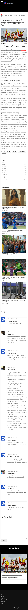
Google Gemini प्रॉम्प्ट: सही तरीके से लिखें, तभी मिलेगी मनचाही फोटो (13, 208)
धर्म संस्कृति (4, 180)
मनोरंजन (4, 170)
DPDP (2, 604)
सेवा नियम (3, 598)
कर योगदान (4, 154)
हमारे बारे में (3, 596)
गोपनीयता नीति (4, 600)
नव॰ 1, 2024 (5, 581)
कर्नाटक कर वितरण (7, 151)
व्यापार (3, 165)
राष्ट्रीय (4, 178)
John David (3, 43)
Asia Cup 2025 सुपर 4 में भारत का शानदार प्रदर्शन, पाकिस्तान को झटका (12, 231)
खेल (3, 163)
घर (1, 14)
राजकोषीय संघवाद (22, 151)
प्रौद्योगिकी (4, 174)
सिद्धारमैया (14, 151)
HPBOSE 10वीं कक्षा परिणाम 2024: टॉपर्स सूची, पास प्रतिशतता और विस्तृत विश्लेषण (12, 254)
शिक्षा (3, 172)
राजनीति (4, 166)
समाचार (4, 168)
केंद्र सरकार (23, 51)
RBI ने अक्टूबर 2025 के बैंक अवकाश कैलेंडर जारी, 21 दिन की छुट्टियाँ (13, 301)
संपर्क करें (3, 602)
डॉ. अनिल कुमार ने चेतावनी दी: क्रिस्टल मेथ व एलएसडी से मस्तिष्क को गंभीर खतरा (13, 278)
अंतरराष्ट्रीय (5, 176)
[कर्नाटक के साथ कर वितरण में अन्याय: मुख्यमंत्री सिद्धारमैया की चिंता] (14, 573)
